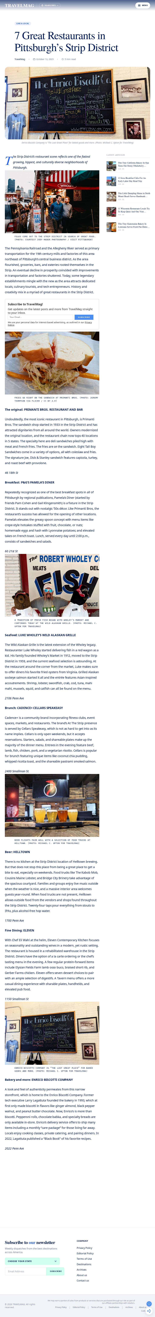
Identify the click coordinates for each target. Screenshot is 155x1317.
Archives (81, 1269)
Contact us (83, 1280)
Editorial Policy (85, 1253)
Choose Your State (20, 1261)
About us (82, 1275)
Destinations (84, 1264)
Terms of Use (84, 1258)
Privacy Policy (84, 1248)
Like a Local (22, 23)
